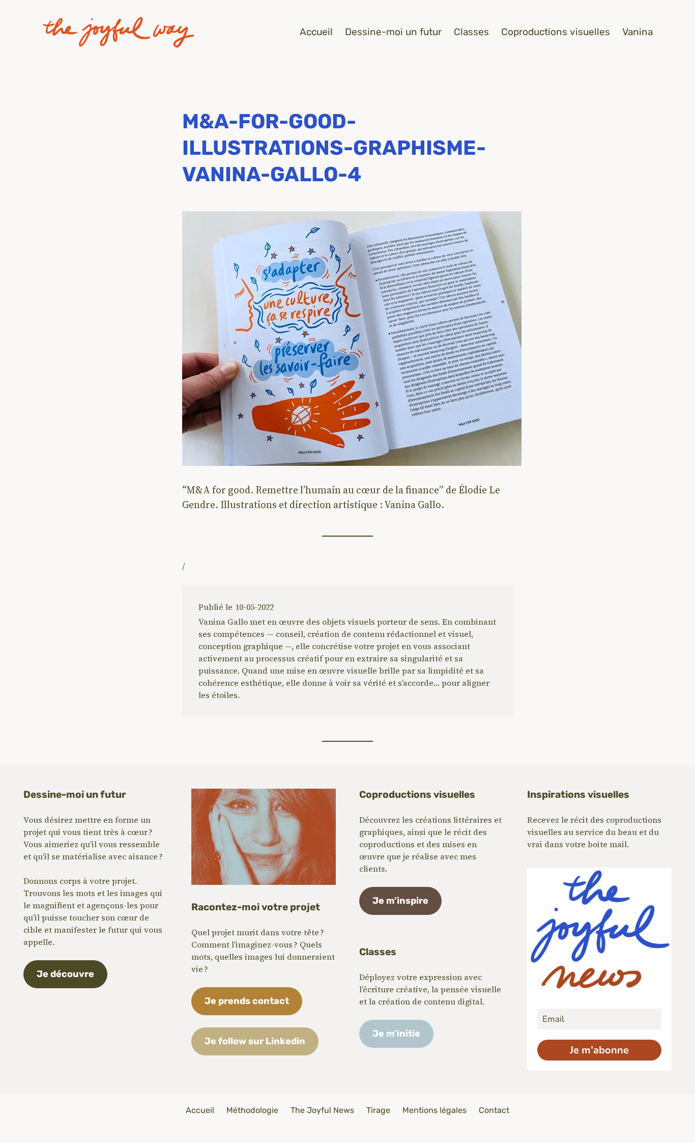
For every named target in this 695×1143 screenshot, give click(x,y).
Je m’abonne (599, 1050)
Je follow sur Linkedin (255, 1041)
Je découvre (65, 974)
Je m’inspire (400, 900)
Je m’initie (396, 1033)
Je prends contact (247, 1001)
